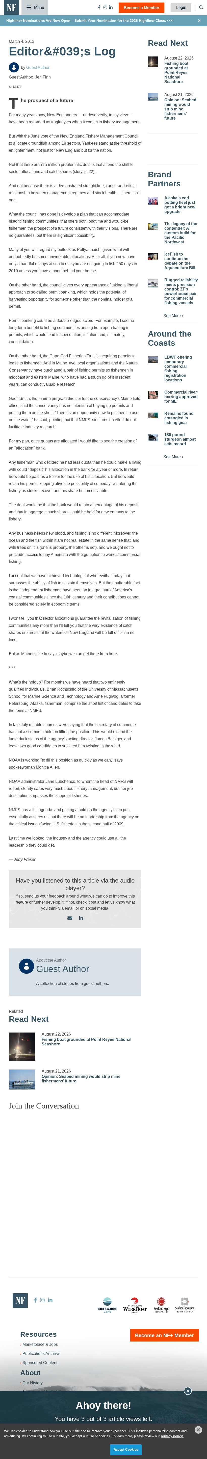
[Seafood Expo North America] (161, 1305)
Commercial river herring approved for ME (181, 396)
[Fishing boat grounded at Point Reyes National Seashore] (22, 1047)
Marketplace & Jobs (40, 1344)
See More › (173, 316)
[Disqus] (75, 1177)
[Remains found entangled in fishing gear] (153, 415)
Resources (38, 1334)
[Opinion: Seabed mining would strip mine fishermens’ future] (22, 1079)
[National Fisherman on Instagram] (105, 7)
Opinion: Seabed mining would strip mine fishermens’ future (180, 109)
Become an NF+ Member (164, 1335)
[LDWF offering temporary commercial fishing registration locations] (153, 359)
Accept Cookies (126, 1449)
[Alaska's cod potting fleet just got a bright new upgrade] (153, 201)
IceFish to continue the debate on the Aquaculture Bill (179, 261)
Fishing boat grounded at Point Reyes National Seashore (176, 72)
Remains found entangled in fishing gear (179, 418)
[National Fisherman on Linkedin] (111, 7)
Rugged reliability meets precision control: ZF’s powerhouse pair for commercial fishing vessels (181, 291)
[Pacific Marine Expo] (107, 1305)
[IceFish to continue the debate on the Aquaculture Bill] (153, 256)
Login (181, 7)
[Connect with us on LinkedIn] (81, 918)
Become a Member (141, 8)
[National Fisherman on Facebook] (99, 7)
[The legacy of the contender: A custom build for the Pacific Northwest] (153, 226)
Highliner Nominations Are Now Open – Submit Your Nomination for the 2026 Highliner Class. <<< (89, 20)
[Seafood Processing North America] (184, 1305)
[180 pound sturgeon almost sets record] (153, 437)
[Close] (198, 1430)
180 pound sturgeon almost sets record (180, 439)
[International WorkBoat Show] (135, 1305)
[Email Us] (69, 918)
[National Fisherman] (11, 7)
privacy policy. (172, 1436)
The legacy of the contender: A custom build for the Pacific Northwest (180, 233)
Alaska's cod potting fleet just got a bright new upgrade (179, 205)
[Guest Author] (14, 67)
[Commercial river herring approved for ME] (153, 395)
